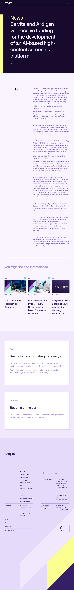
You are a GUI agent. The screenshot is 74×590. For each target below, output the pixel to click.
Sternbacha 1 (60, 505)
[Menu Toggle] (67, 3)
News (16, 17)
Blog (6, 278)
